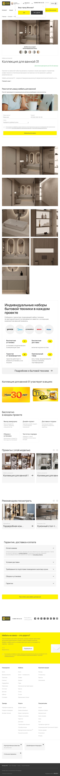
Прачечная (5, 686)
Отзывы (40, 735)
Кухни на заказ (42, 716)
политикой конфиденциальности (39, 128)
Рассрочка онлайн (23, 733)
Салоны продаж (42, 730)
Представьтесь (6, 115)
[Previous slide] (54, 450)
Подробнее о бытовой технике (32, 371)
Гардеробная (5, 683)
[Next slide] (57, 450)
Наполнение (41, 680)
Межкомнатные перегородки (25, 686)
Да (24, 12)
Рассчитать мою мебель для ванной (30, 597)
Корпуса (40, 677)
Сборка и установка (23, 716)
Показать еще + (6, 81)
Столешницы (41, 674)
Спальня (4, 680)
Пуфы (19, 683)
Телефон (33, 115)
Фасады (40, 672)
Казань (19, 765)
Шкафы (20, 677)
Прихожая (4, 677)
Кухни (19, 672)
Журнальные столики (23, 697)
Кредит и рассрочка (23, 713)
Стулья (20, 694)
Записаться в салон (30, 133)
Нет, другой (37, 12)
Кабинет (4, 694)
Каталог (4, 10)
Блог (39, 721)
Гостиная (4, 689)
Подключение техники (24, 724)
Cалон (4, 120)
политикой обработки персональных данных (21, 128)
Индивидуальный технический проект (48, 727)
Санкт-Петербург (13, 765)
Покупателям (42, 703)
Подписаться (28, 648)
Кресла (20, 689)
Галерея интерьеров (7, 710)
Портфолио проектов (7, 707)
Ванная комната (6, 674)
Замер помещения (23, 710)
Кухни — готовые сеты (23, 674)
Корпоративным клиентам (25, 730)
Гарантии (20, 719)
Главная (4, 16)
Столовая (4, 697)
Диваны (20, 680)
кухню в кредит (23, 553)
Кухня (3, 672)
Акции (11, 10)
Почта (3, 647)
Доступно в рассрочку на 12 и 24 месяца (46, 66)
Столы (19, 691)
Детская (4, 691)
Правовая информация (7, 773)
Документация (42, 713)
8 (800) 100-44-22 (39, 2)
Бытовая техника (6, 713)
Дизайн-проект (22, 707)
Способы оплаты (38, 555)
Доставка (20, 721)
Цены (39, 719)
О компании (41, 733)
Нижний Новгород (25, 765)
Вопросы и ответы (43, 710)
